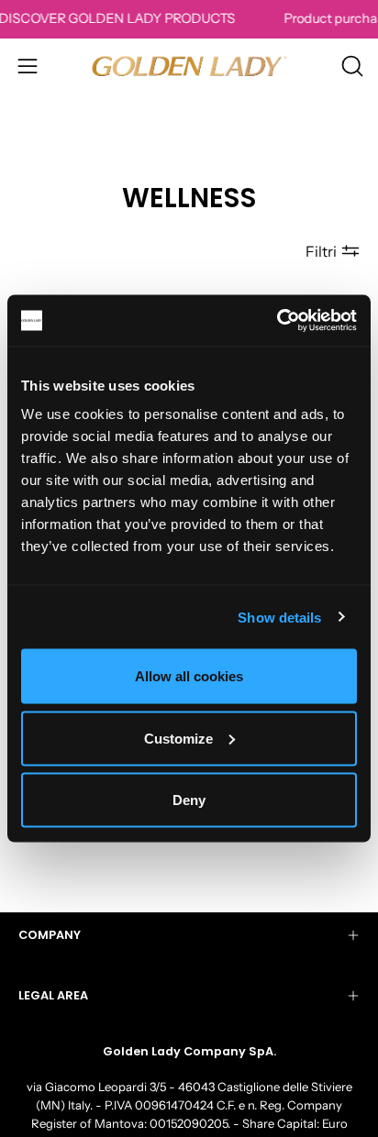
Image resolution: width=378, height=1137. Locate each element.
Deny (189, 800)
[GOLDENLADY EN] (189, 65)
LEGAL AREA (53, 995)
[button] (350, 66)
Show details (279, 616)
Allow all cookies (189, 676)
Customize (178, 737)
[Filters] (332, 251)
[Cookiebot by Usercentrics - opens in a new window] (276, 321)
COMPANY (49, 935)
